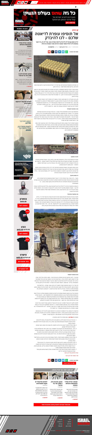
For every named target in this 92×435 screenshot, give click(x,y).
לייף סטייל (49, 3)
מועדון (52, 424)
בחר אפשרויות (23, 261)
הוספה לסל (23, 205)
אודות (45, 3)
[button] (66, 51)
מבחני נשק (72, 3)
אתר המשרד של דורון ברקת (72, 355)
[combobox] (34, 2)
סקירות (67, 3)
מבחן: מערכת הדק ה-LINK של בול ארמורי (56, 383)
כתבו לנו (41, 3)
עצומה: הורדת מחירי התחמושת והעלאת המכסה (71, 383)
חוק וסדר (54, 3)
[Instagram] (22, 2)
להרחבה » (75, 399)
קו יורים (58, 3)
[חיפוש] (29, 2)
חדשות (81, 3)
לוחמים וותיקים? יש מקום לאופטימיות (41, 382)
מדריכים (77, 3)
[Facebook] (18, 2)
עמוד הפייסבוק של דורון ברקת (71, 353)
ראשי (84, 3)
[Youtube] (26, 2)
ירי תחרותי (63, 3)
